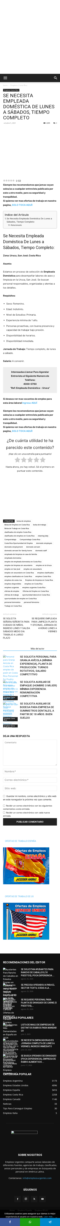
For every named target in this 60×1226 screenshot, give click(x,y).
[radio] (17, 460)
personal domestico (12, 602)
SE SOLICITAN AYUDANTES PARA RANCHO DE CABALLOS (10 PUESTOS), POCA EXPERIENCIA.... (37, 972)
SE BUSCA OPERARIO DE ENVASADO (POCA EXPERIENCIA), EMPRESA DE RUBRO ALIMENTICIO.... (38, 1059)
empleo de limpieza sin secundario (18, 565)
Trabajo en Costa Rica (13, 606)
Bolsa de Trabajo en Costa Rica (16, 528)
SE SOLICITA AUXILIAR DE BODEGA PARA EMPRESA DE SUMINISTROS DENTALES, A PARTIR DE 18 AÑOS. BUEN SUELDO (37, 710)
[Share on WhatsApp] (30, 1222)
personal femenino (31, 602)
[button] (5, 78)
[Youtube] (42, 1199)
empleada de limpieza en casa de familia (20, 554)
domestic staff (41, 550)
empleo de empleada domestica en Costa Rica (22, 561)
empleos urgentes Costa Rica (33, 587)
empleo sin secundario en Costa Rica (19, 572)
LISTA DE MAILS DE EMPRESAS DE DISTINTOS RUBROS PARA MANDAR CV (39, 1027)
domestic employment (13, 547)
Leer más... (49, 1216)
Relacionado (16, 225)
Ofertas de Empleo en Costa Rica (36, 591)
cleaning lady (43, 536)
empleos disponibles (12, 584)
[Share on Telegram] (50, 1222)
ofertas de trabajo (11, 595)
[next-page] (10, 725)
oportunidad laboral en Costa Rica (36, 595)
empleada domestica (12, 558)
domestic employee (44, 543)
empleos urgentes (11, 587)
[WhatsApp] (13, 130)
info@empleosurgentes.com (37, 1178)
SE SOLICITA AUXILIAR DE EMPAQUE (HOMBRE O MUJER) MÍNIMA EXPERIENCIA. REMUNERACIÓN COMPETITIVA (38, 689)
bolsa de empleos (24, 521)
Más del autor (37, 648)
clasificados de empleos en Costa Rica (19, 536)
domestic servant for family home (18, 550)
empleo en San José (12, 569)
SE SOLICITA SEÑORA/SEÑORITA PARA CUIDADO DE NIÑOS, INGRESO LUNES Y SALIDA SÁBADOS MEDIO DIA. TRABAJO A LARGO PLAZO (16, 628)
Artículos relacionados (16, 648)
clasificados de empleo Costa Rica (17, 532)
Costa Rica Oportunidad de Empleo (18, 543)
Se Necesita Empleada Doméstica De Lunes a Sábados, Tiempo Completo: (29, 220)
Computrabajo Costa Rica (30, 539)
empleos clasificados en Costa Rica (18, 576)
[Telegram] (20, 130)
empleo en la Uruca (44, 565)
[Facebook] (6, 130)
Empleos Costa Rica (18, 85)
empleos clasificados (45, 572)
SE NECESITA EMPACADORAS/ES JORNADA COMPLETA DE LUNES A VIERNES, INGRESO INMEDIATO (38, 1043)
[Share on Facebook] (10, 1222)
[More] (27, 130)
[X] (34, 1199)
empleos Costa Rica (43, 576)
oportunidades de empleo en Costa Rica (20, 598)
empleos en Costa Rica (33, 584)
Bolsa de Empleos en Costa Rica (17, 524)
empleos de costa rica (13, 580)
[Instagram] (26, 1199)
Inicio (5, 85)
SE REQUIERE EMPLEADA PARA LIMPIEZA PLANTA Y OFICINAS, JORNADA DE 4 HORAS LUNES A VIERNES (43, 625)
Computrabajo (10, 539)
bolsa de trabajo (39, 524)
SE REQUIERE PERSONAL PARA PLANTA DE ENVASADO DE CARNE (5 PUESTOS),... (39, 1002)
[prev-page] (5, 725)
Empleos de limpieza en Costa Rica (39, 580)
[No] (56, 1217)
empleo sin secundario (33, 569)
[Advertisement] (30, 5)
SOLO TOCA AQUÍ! (22, 204)
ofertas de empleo (11, 591)
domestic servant (33, 547)
